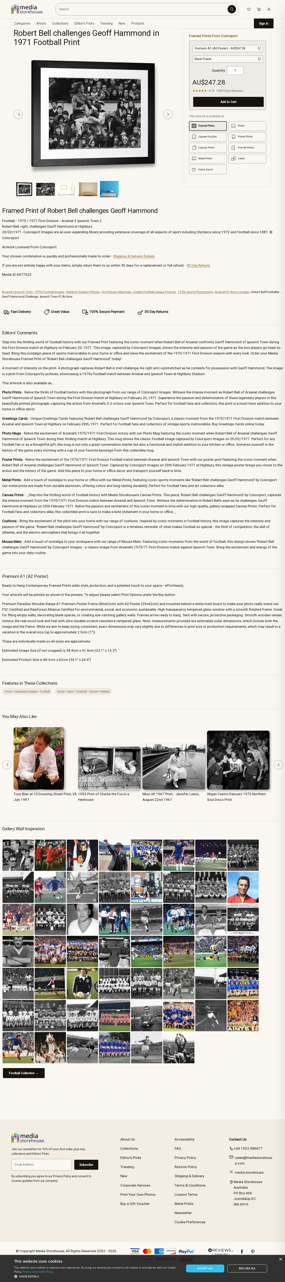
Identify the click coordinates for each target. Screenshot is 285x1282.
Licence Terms (186, 1194)
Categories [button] (22, 23)
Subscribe (86, 1165)
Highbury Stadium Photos (83, 292)
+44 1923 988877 (248, 1148)
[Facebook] (242, 1254)
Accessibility (184, 1139)
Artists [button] (41, 23)
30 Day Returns (198, 265)
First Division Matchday (117, 292)
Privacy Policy (185, 1158)
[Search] (232, 9)
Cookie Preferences (190, 1222)
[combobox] (142, 9)
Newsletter (183, 1213)
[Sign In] (269, 9)
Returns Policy (186, 1167)
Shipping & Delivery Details (134, 256)
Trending (106, 23)
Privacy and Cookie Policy (38, 1271)
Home (8, 691)
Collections (60, 23)
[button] (97, 1276)
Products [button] (137, 23)
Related (105, 691)
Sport (70, 691)
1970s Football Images (49, 292)
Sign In (263, 23)
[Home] (30, 9)
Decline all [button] (247, 1268)
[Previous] (18, 114)
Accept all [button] (205, 1268)
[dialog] (142, 1268)
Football (45, 691)
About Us (127, 1139)
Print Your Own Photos (138, 1194)
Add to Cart (228, 102)
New (122, 23)
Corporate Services (135, 1185)
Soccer (93, 691)
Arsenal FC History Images (232, 292)
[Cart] (259, 9)
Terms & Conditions (190, 1185)
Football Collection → (24, 1073)
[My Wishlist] (248, 9)
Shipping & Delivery (189, 1176)
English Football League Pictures (155, 292)
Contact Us (238, 1139)
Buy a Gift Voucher (135, 1204)
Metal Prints (184, 1204)
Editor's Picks (84, 23)
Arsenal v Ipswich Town (17, 292)
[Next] (168, 114)
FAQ (178, 1148)
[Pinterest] (253, 1254)
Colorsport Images (26, 691)
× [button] (280, 1259)
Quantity (218, 70)
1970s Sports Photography (195, 292)
